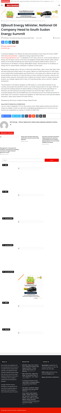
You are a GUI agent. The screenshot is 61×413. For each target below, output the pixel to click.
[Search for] (59, 5)
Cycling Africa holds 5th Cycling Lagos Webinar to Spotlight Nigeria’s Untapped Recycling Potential (31, 382)
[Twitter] (6, 42)
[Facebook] (2, 42)
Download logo (5, 48)
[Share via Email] (13, 42)
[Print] (17, 42)
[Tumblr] (26, 116)
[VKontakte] (37, 116)
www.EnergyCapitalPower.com (10, 58)
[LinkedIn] (9, 42)
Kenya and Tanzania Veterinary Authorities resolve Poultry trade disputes (30, 138)
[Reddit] (33, 116)
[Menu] (2, 5)
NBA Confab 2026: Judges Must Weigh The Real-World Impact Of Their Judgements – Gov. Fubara (30, 375)
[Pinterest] (30, 116)
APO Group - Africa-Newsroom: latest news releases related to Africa (19, 38)
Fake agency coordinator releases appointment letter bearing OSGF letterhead (30, 389)
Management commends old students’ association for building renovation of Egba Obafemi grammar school (9, 150)
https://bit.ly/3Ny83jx (11, 56)
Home (3, 20)
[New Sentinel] (12, 5)
